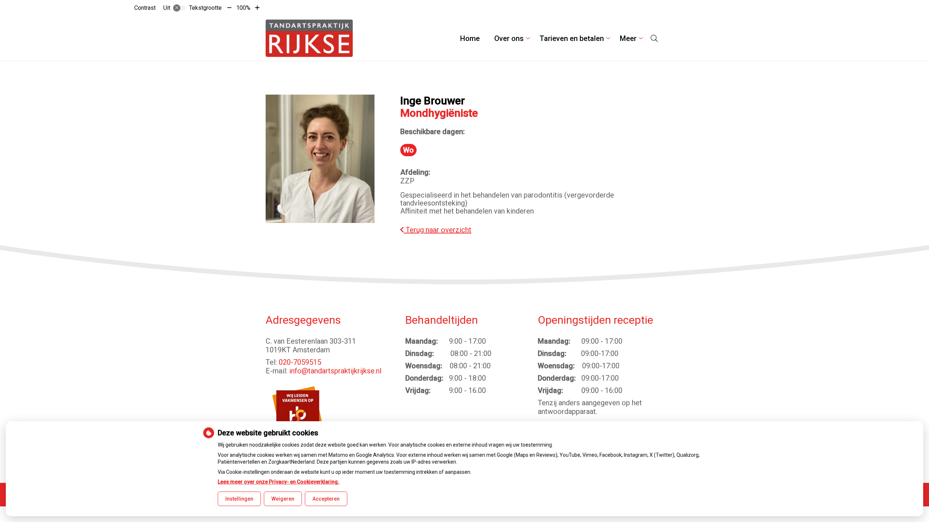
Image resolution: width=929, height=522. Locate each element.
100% (243, 7)
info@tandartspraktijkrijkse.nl (335, 370)
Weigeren (282, 499)
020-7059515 (300, 362)
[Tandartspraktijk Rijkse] (309, 38)
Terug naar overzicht (437, 229)
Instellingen (239, 499)
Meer (628, 38)
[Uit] (179, 8)
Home (470, 38)
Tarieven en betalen (572, 38)
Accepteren (326, 499)
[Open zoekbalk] (654, 38)
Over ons (509, 38)
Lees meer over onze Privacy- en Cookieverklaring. (278, 482)
